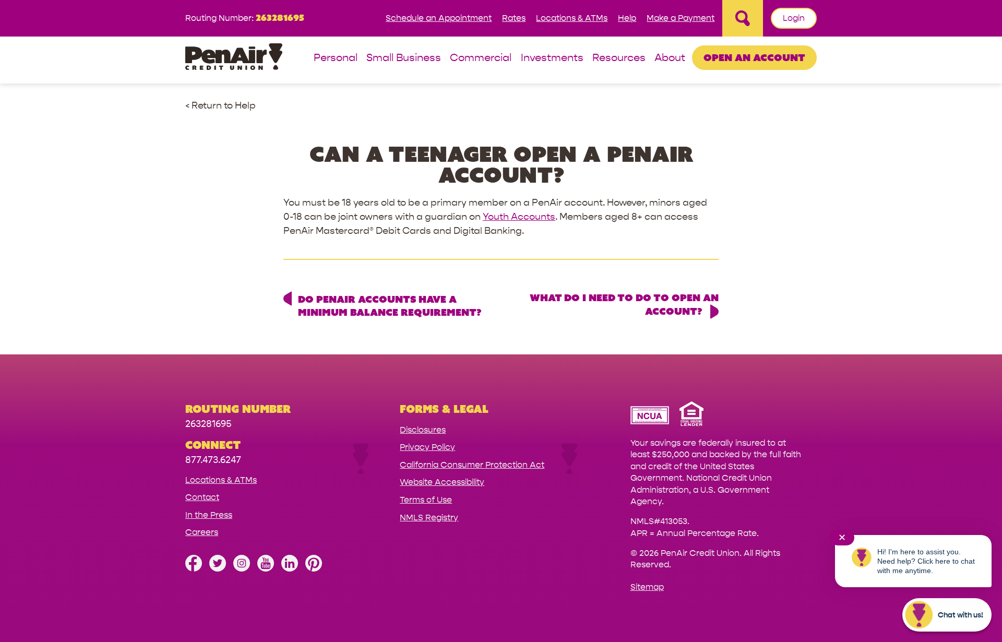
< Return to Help (220, 105)
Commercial (480, 58)
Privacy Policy (427, 447)
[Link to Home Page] (233, 58)
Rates (514, 18)
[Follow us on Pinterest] (313, 569)
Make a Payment (680, 18)
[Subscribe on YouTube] (265, 569)
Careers (201, 532)
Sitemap (647, 587)
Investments (552, 58)
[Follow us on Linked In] (289, 569)
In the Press (208, 515)
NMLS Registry (429, 517)
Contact (202, 497)
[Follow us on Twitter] (217, 569)
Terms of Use (426, 500)
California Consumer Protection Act (472, 465)
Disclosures (423, 430)
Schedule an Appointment (439, 18)
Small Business (403, 58)
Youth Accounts (519, 216)
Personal (335, 58)
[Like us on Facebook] (193, 569)
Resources (619, 58)
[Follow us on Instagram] (241, 569)
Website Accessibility (442, 482)
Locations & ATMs (571, 18)
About (669, 58)
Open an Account (754, 57)
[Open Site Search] (742, 18)
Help (627, 18)
